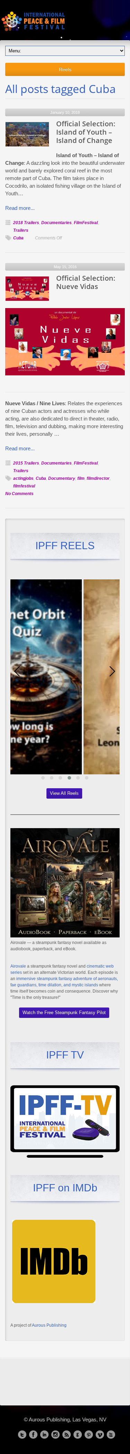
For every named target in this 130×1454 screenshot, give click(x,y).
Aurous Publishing (49, 1325)
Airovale (18, 966)
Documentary (61, 478)
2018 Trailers (26, 222)
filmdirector (98, 478)
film (81, 478)
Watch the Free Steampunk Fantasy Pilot (64, 1012)
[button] (43, 777)
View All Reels (64, 793)
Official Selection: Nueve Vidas (85, 282)
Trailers (20, 230)
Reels (65, 69)
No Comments (19, 493)
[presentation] (17, 671)
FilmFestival (86, 222)
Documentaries (56, 222)
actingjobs (23, 478)
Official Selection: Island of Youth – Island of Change (85, 132)
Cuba (18, 238)
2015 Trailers (26, 463)
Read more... (20, 208)
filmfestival (24, 486)
